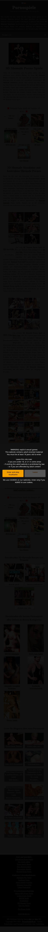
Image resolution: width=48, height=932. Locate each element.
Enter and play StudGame (13, 473)
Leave (35, 472)
